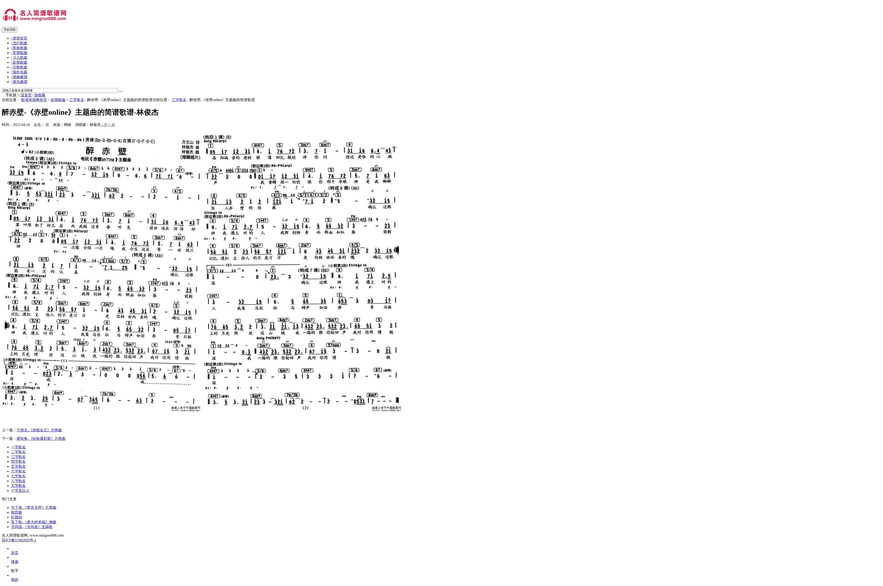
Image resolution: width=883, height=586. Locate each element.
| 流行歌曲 (19, 43)
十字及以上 (20, 490)
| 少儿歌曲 (19, 58)
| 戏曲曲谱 (19, 77)
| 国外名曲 (19, 72)
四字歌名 (18, 462)
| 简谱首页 (19, 38)
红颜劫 (16, 517)
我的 (14, 580)
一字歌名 (18, 447)
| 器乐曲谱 (19, 82)
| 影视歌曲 (19, 62)
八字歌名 (18, 481)
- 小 (104, 125)
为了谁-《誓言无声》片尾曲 (33, 507)
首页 (14, 553)
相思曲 (16, 512)
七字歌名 (18, 476)
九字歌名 (18, 486)
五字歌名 (18, 466)
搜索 (14, 562)
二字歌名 (18, 452)
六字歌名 (18, 471)
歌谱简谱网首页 (34, 100)
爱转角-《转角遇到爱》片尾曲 (41, 439)
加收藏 (39, 95)
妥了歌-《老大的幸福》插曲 (33, 522)
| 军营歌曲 (19, 53)
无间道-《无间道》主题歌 (32, 527)
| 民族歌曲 (19, 48)
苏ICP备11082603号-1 (19, 540)
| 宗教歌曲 (19, 67)
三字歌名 (76, 100)
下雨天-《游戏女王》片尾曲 (39, 430)
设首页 (26, 95)
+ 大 (111, 125)
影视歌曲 (58, 100)
